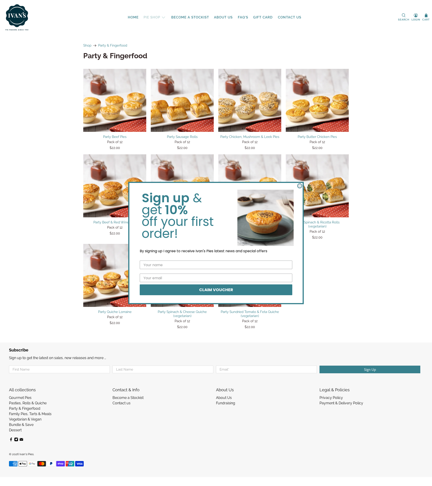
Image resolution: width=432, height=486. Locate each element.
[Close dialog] (299, 186)
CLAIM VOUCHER (216, 289)
